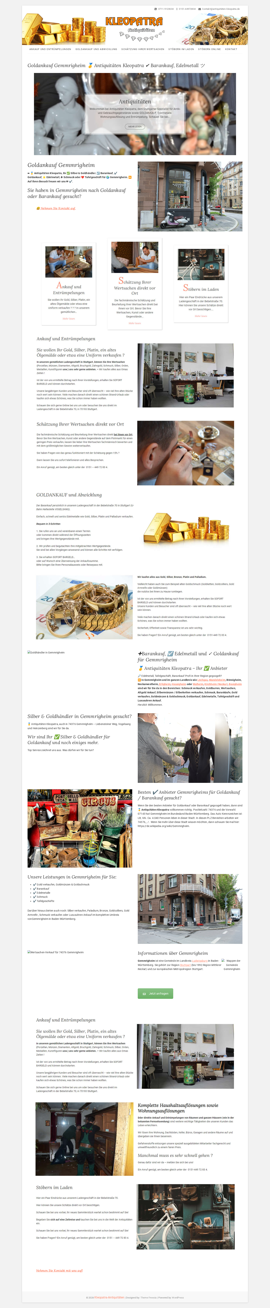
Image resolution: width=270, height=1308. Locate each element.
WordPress (178, 1297)
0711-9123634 (166, 9)
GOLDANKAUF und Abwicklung (96, 49)
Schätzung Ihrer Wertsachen (142, 49)
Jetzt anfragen (158, 993)
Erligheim (165, 684)
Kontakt (231, 49)
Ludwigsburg (200, 960)
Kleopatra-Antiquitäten (109, 1297)
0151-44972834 (187, 9)
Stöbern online (209, 49)
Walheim (198, 684)
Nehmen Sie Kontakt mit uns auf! (59, 1270)
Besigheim (235, 684)
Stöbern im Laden (181, 49)
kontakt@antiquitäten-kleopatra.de (221, 9)
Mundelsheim (217, 679)
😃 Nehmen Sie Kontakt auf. (56, 208)
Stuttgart (185, 965)
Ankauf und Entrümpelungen (50, 49)
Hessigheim (179, 684)
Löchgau (202, 679)
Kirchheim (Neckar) (216, 684)
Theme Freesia (149, 1297)
